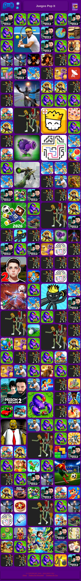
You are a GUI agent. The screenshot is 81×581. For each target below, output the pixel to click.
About (24, 575)
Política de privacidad (36, 575)
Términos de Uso (52, 575)
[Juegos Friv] (18, 5)
